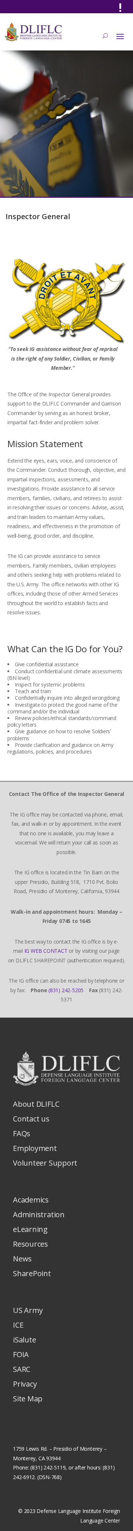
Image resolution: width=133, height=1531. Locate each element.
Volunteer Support (45, 1163)
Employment (35, 1148)
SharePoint (32, 1273)
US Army (27, 1310)
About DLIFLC (36, 1104)
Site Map (27, 1399)
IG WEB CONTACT (46, 950)
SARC (21, 1369)
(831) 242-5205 (65, 990)
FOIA (21, 1354)
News (22, 1259)
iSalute (24, 1340)
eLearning (30, 1229)
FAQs (21, 1133)
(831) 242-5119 (47, 1467)
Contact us (31, 1119)
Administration (39, 1214)
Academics (31, 1200)
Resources (30, 1244)
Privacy (25, 1384)
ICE (18, 1325)
